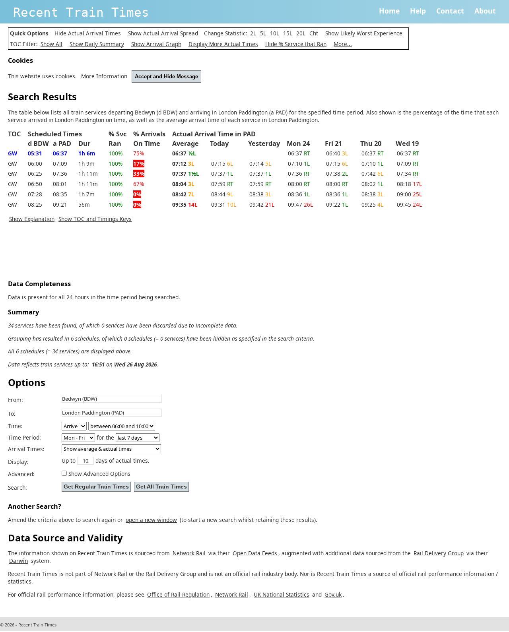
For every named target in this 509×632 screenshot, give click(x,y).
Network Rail (189, 553)
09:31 (223, 204)
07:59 (222, 184)
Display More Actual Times (223, 44)
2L (253, 33)
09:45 (409, 204)
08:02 (372, 184)
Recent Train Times (81, 12)
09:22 (337, 204)
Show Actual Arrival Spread (163, 33)
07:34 (408, 173)
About (485, 11)
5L (263, 33)
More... (343, 44)
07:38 (337, 173)
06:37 (299, 153)
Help (418, 11)
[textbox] (112, 399)
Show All (51, 44)
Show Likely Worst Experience (363, 33)
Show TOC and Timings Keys (95, 219)
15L (287, 33)
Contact (450, 11)
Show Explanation (31, 219)
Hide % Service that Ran (295, 44)
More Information (104, 76)
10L (274, 33)
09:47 (300, 204)
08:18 (409, 184)
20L (300, 33)
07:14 (260, 163)
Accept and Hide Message (166, 76)
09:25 (372, 204)
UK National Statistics (281, 594)
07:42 (372, 173)
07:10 (299, 163)
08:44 (222, 194)
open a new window (151, 519)
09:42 (261, 204)
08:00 (299, 184)
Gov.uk (333, 594)
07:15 (222, 163)
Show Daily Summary (97, 44)
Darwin (18, 560)
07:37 (222, 173)
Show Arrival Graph (156, 44)
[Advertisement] (152, 253)
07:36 (299, 173)
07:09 (408, 163)
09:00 (409, 194)
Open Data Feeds (255, 553)
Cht (313, 33)
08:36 (299, 194)
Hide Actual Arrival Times (87, 33)
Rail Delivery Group (439, 553)
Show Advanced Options (99, 473)
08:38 (260, 194)
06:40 (337, 153)
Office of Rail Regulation (178, 594)
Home (389, 11)
